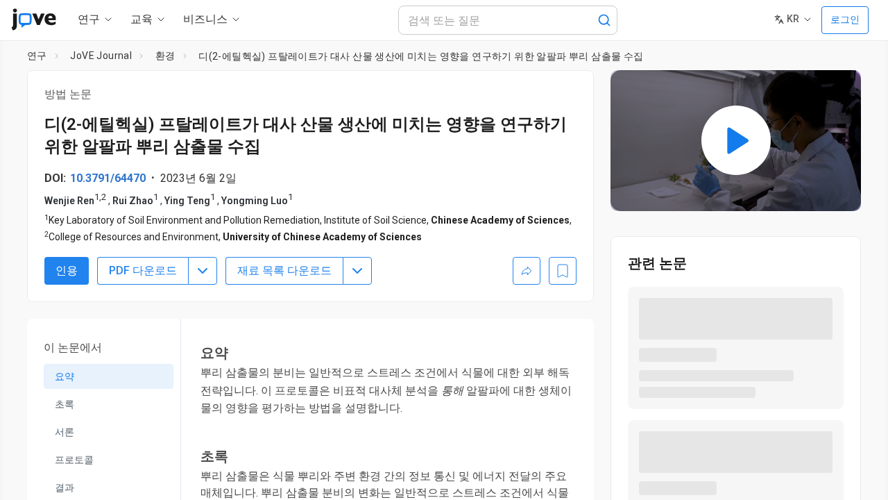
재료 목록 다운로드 (284, 270)
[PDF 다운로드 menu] (202, 271)
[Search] (604, 20)
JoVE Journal (101, 55)
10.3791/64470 (108, 178)
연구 (37, 55)
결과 (64, 487)
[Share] (526, 271)
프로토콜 (74, 459)
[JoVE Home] (33, 19)
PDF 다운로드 (143, 270)
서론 (64, 432)
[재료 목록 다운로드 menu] (357, 271)
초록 (64, 404)
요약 (64, 376)
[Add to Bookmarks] (563, 271)
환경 (165, 55)
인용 (67, 270)
